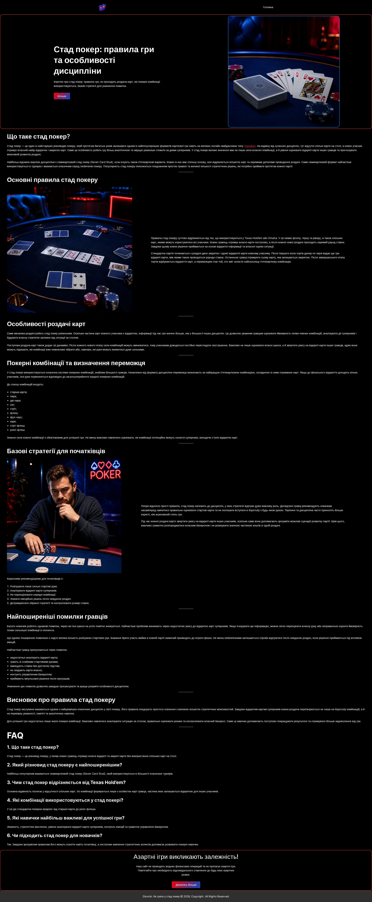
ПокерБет (250, 145)
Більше (62, 96)
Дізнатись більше (186, 884)
